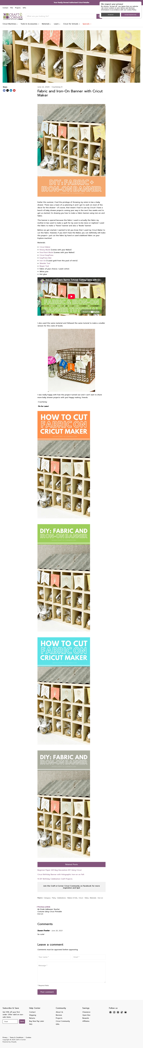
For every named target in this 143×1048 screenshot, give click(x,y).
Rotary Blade (45, 250)
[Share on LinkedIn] (11, 90)
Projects (18, 8)
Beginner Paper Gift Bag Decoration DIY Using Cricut (59, 870)
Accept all (110, 14)
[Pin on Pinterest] (14, 90)
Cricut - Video (84, 898)
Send (22, 1021)
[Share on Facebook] (4, 90)
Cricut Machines (10, 24)
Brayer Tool (44, 266)
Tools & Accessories (29, 24)
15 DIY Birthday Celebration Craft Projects (54, 879)
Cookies (28, 1037)
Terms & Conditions (16, 1037)
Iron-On (43, 260)
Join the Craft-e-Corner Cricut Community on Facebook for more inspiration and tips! (71, 887)
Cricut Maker (45, 247)
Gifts (24, 8)
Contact (5, 8)
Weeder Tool (45, 263)
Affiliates (85, 1021)
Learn (56, 24)
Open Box (86, 1015)
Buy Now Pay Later (36, 1021)
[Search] (99, 16)
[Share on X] (7, 90)
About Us (59, 1012)
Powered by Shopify (9, 1042)
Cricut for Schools (71, 24)
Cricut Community (63, 1021)
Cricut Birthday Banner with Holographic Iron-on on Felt (60, 874)
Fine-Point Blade (46, 252)
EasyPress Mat (45, 258)
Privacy (5, 1037)
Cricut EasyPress (46, 255)
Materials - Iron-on (96, 898)
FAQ (11, 8)
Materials (46, 24)
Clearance (86, 1012)
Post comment (47, 991)
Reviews (59, 1015)
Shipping (32, 1015)
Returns (32, 1018)
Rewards (85, 1018)
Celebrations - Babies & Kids (67, 898)
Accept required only (130, 14)
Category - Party (50, 898)
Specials (86, 24)
